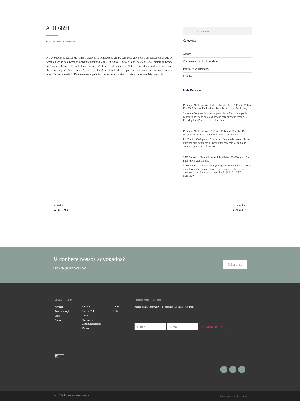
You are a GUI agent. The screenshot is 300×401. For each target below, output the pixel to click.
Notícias (187, 76)
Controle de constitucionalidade (200, 61)
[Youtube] (232, 369)
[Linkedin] (241, 369)
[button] (235, 264)
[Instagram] (223, 369)
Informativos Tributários (196, 68)
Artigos (187, 53)
